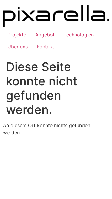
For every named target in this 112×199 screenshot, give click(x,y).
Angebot (45, 35)
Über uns (17, 47)
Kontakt (45, 47)
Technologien (79, 35)
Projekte (16, 35)
